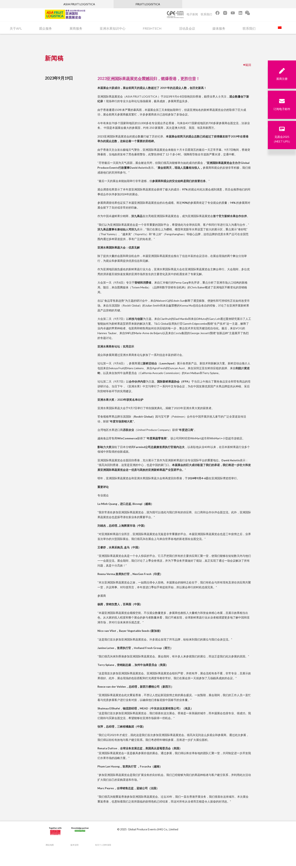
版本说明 (74, 845)
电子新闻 (192, 14)
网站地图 (50, 845)
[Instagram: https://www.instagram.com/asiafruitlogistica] (225, 14)
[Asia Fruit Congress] (55, 832)
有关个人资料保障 (103, 845)
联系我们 (206, 14)
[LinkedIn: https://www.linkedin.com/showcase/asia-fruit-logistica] (240, 14)
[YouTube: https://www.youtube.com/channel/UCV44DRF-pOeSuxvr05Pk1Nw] (232, 14)
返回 (248, 65)
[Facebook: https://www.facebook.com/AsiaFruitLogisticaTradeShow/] (217, 14)
